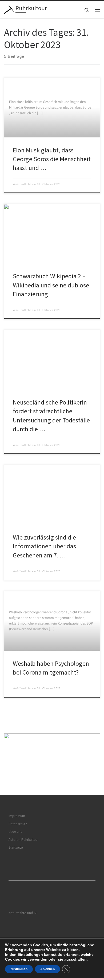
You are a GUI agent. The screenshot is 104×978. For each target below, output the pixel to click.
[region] (52, 764)
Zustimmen (18, 969)
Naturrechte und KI (23, 913)
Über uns (15, 831)
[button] (52, 764)
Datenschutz (18, 824)
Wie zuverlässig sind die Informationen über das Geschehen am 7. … (44, 546)
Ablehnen (47, 969)
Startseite (16, 847)
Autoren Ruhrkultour (24, 839)
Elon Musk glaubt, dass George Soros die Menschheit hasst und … (52, 159)
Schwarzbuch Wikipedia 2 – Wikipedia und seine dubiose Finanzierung (51, 285)
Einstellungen (30, 954)
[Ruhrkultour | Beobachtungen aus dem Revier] (9, 9)
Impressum (17, 816)
